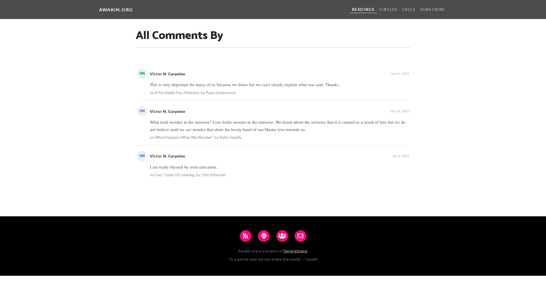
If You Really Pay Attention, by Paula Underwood (195, 92)
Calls (409, 9)
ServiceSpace (295, 250)
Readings (363, 9)
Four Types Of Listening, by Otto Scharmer (190, 175)
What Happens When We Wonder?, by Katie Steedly (198, 137)
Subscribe (432, 9)
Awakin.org (116, 9)
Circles (388, 9)
